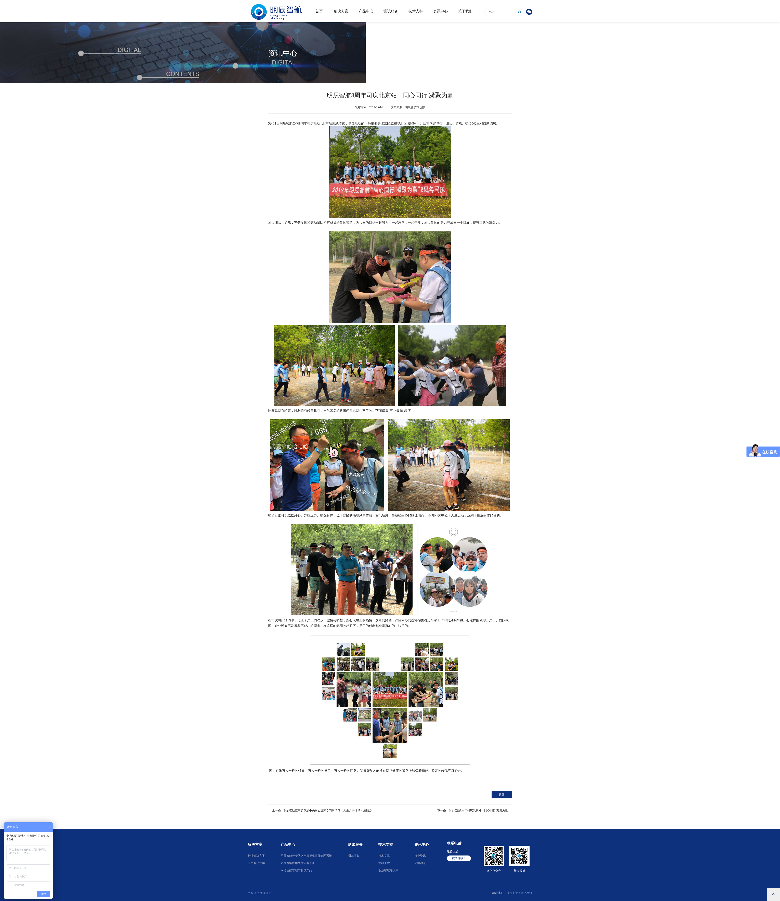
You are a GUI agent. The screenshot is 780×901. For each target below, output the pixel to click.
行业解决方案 (256, 855)
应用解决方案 (256, 863)
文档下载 (384, 863)
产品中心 (366, 11)
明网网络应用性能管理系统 (298, 863)
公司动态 (505, 55)
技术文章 (384, 855)
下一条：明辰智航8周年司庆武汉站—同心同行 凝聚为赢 (472, 810)
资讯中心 (440, 11)
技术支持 (415, 11)
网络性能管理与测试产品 (296, 870)
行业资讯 (420, 855)
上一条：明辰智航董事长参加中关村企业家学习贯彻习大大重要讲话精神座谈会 (322, 810)
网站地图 (497, 892)
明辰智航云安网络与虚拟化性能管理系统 (306, 855)
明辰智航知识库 (388, 870)
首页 (319, 11)
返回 (502, 794)
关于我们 (465, 11)
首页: (479, 55)
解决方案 (341, 11)
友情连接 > (459, 858)
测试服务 (391, 11)
